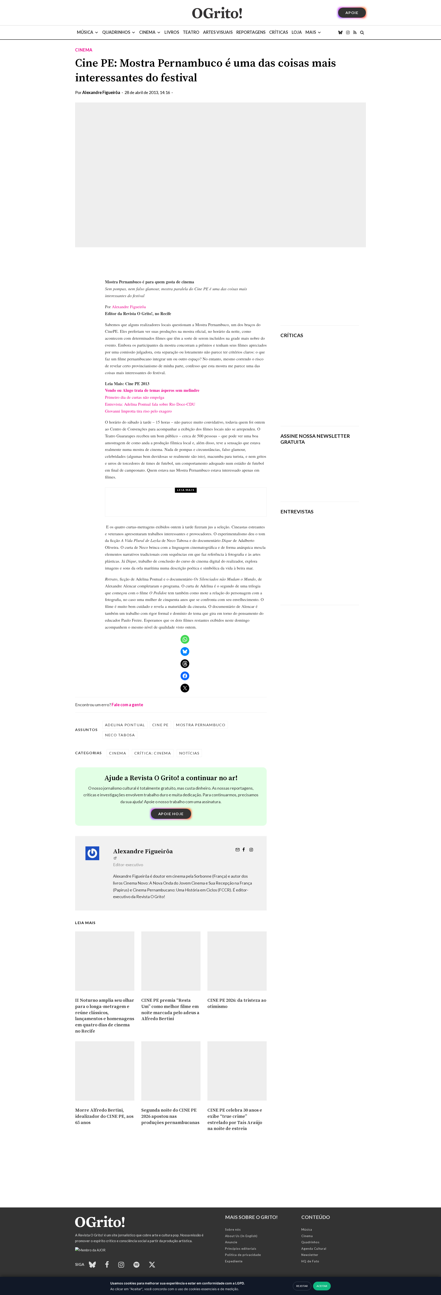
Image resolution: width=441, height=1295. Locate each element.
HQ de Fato (310, 1261)
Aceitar (322, 1286)
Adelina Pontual (125, 725)
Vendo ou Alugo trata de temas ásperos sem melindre (152, 390)
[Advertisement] (319, 286)
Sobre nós (233, 1229)
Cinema (147, 32)
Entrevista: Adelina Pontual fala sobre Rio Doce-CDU (150, 404)
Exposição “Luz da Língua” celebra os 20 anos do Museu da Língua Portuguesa (198, 506)
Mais (310, 32)
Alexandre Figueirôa (101, 92)
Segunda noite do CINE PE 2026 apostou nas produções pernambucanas (170, 1116)
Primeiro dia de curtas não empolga (134, 397)
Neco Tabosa (120, 735)
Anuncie (231, 1242)
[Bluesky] (340, 32)
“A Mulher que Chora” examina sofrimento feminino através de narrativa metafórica (333, 409)
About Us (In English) (241, 1236)
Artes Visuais (218, 32)
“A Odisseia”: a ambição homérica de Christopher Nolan (334, 352)
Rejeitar (302, 1286)
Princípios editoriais (240, 1248)
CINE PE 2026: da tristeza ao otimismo (236, 1004)
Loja (297, 32)
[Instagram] (347, 32)
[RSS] (354, 32)
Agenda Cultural (313, 1248)
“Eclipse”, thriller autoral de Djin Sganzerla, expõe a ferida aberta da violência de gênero (331, 379)
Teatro (191, 32)
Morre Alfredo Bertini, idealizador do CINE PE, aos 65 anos (104, 1116)
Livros (171, 32)
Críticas (278, 32)
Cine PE (160, 725)
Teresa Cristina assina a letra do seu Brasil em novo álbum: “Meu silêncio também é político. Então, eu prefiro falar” (316, 584)
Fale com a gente (127, 704)
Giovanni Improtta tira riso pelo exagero (138, 411)
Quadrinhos (116, 32)
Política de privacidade (243, 1255)
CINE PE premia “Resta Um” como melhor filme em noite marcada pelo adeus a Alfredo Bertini (170, 1010)
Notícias (189, 753)
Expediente (234, 1261)
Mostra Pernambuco (200, 725)
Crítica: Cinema (152, 753)
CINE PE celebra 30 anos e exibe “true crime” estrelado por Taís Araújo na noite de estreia (234, 1119)
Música (85, 32)
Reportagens (251, 32)
